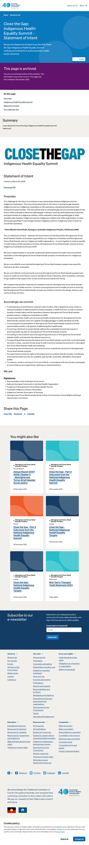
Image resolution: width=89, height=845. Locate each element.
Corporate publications (42, 664)
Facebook (18, 413)
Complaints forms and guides (68, 746)
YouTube (37, 773)
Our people (12, 660)
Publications (38, 682)
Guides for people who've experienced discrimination (44, 737)
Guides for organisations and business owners (43, 743)
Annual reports (39, 657)
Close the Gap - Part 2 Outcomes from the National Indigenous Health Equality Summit (60, 477)
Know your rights (66, 653)
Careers (10, 676)
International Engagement (43, 716)
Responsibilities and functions (41, 691)
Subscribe (52, 637)
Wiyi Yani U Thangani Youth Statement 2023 (61, 584)
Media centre (12, 673)
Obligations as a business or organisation (69, 665)
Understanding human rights (68, 659)
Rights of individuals (67, 669)
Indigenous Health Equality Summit (18, 102)
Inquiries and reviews (42, 679)
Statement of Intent (11, 105)
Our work (37, 653)
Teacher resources (40, 753)
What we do (12, 657)
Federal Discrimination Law (44, 667)
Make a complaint (66, 729)
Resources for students (16, 732)
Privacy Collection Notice (69, 751)
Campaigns (37, 660)
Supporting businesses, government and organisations (43, 701)
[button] (78, 59)
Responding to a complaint (70, 732)
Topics (35, 713)
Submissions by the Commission (41, 709)
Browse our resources (42, 732)
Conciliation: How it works (69, 735)
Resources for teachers (16, 729)
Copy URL (8, 413)
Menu (82, 5)
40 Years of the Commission (13, 668)
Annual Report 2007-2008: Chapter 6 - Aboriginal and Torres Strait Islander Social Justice (24, 477)
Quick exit (71, 5)
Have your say (38, 676)
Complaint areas (65, 742)
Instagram (51, 773)
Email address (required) (56, 625)
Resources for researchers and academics (18, 737)
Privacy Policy (60, 832)
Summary (8, 98)
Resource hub (39, 722)
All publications (39, 729)
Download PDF (10, 187)
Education (11, 722)
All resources (38, 725)
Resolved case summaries (69, 738)
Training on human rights (17, 747)
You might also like (11, 109)
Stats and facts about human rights (18, 743)
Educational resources (16, 725)
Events (10, 664)
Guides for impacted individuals (41, 672)
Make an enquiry (65, 725)
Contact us (11, 679)
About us (11, 653)
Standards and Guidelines (43, 695)
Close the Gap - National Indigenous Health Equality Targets (59, 531)
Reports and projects (41, 686)
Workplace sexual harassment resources (42, 761)
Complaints (63, 722)
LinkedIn (30, 413)
